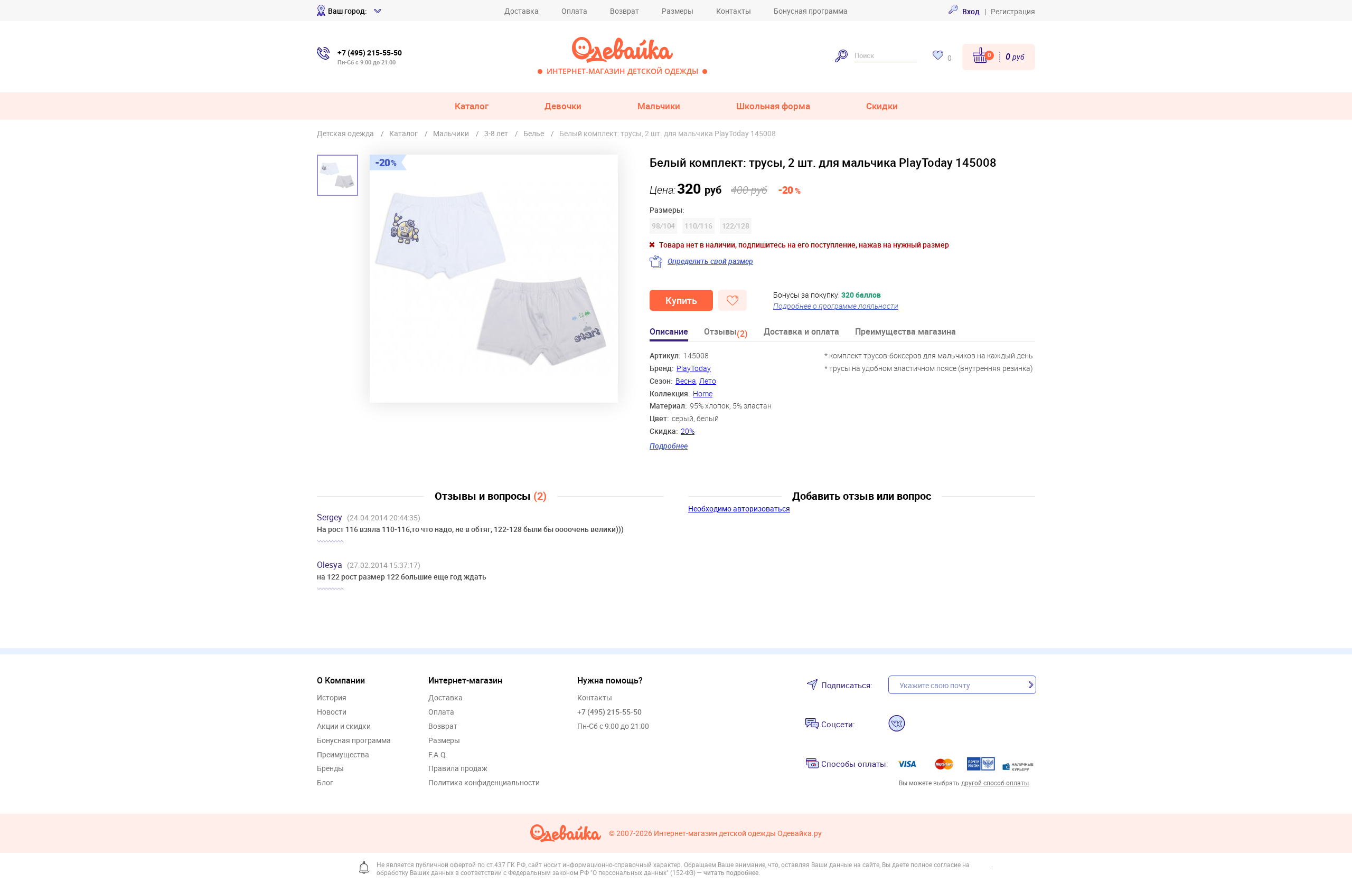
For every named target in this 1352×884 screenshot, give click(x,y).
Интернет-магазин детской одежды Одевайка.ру (738, 833)
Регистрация (1013, 11)
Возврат (624, 11)
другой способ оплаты (995, 782)
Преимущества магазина (905, 332)
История (331, 697)
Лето (707, 381)
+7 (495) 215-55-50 (609, 712)
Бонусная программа (811, 11)
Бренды (330, 768)
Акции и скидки (344, 726)
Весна (685, 381)
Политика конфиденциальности (484, 782)
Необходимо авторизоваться (739, 508)
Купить (681, 300)
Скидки (882, 106)
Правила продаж (457, 768)
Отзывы (726, 333)
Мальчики (658, 106)
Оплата (574, 11)
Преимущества (343, 754)
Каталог (472, 106)
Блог (325, 782)
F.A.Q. (438, 754)
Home (702, 393)
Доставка (521, 11)
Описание (669, 332)
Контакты (733, 11)
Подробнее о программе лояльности (835, 306)
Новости (331, 712)
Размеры (677, 11)
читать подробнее (730, 872)
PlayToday (694, 368)
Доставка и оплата (801, 332)
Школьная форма (773, 106)
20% (687, 431)
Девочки (562, 106)
